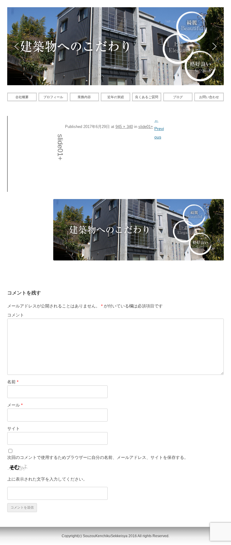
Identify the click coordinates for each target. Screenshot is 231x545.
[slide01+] (138, 229)
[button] (16, 46)
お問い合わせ (209, 97)
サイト (13, 428)
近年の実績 (115, 97)
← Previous (159, 128)
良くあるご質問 (146, 97)
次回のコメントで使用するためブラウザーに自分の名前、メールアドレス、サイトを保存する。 (97, 457)
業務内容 (84, 97)
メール (15, 405)
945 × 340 (124, 126)
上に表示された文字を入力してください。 (47, 479)
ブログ (178, 97)
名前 (12, 381)
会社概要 (22, 97)
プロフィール (53, 97)
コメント (15, 315)
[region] (115, 46)
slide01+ (145, 126)
